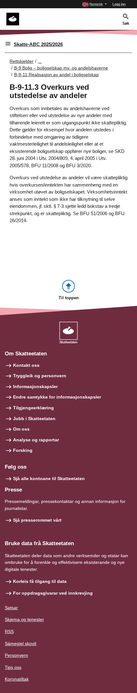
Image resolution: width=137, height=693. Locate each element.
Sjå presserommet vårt (37, 520)
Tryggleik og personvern (39, 375)
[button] (94, 4)
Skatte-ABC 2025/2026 (38, 44)
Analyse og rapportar (36, 439)
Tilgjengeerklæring (33, 407)
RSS (9, 631)
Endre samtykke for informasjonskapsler (57, 396)
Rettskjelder (21, 61)
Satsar (11, 607)
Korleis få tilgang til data (40, 581)
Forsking (22, 450)
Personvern (16, 655)
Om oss (21, 429)
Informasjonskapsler (35, 386)
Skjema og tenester (24, 619)
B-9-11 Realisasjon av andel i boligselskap (56, 74)
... (40, 61)
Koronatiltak (17, 679)
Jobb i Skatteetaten (34, 418)
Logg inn (119, 4)
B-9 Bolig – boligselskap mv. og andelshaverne (61, 67)
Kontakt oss (26, 365)
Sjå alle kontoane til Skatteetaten (49, 478)
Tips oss (13, 667)
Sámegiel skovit (20, 643)
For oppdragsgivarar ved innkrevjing (53, 593)
